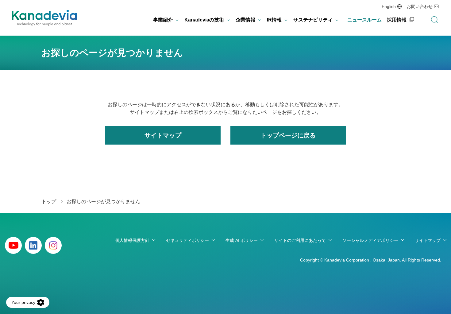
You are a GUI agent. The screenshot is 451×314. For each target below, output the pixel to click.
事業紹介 (163, 19)
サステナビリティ (313, 19)
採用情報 (397, 19)
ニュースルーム (364, 19)
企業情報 (245, 19)
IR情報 (274, 19)
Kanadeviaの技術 (204, 19)
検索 (434, 20)
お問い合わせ (420, 6)
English (389, 6)
